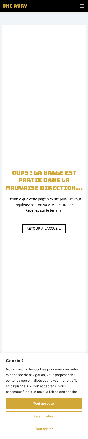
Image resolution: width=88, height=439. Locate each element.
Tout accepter (44, 403)
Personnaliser (44, 416)
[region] (44, 396)
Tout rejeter (44, 429)
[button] (82, 5)
